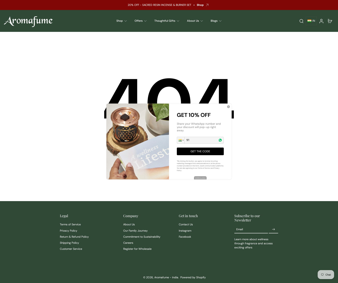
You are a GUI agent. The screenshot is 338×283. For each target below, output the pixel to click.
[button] (180, 140)
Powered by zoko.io (200, 177)
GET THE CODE (200, 151)
